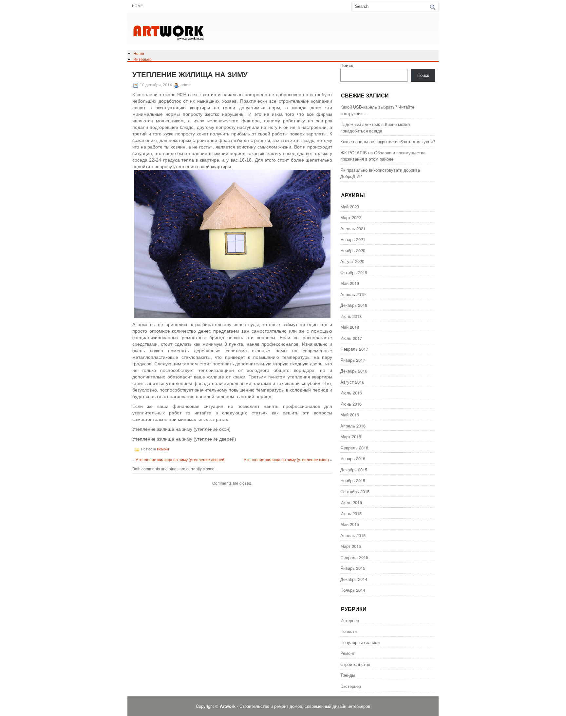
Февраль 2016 (354, 448)
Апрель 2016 (353, 426)
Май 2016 (349, 414)
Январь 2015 (352, 568)
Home (137, 6)
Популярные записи (360, 642)
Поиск (346, 65)
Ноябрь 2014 (352, 590)
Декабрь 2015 (353, 469)
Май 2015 (349, 524)
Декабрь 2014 (353, 579)
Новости (348, 631)
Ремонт (163, 449)
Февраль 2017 (354, 349)
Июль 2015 (351, 502)
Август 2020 (352, 261)
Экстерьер (350, 686)
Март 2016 (350, 436)
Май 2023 (349, 206)
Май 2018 (349, 327)
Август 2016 (352, 382)
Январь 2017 (352, 360)
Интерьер (142, 59)
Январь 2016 (352, 458)
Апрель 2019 (353, 294)
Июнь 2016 (351, 404)
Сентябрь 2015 (354, 491)
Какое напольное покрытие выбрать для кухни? (387, 141)
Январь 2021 (352, 239)
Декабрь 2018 (353, 305)
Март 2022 (350, 217)
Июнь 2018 (351, 316)
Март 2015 (350, 546)
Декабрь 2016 (353, 371)
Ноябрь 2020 (352, 250)
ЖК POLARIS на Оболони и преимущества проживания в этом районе (382, 155)
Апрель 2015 (353, 535)
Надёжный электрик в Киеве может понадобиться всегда (375, 127)
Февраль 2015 (354, 557)
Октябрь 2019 (353, 272)
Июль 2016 (351, 393)
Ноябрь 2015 (352, 480)
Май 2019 (349, 283)
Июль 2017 (351, 338)
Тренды (347, 675)
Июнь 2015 (351, 513)
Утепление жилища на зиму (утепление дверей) (181, 459)
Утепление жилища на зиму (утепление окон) (286, 459)
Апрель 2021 (353, 228)
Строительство (355, 664)
